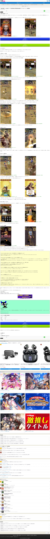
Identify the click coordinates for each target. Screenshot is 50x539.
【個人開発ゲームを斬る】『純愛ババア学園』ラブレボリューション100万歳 (9, 293)
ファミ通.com (31, 535)
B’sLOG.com (35, 535)
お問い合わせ (14, 535)
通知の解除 (28, 535)
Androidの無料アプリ (21, 4)
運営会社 (20, 535)
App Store (25, 39)
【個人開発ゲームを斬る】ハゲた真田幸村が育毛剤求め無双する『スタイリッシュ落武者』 (34, 4)
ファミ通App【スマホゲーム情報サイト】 (5, 4)
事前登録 (23, 6)
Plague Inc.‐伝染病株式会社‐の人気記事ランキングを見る (6, 474)
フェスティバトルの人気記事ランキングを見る (5, 471)
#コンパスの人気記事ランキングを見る (4, 463)
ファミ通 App (2, 1)
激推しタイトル (26, 6)
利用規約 (18, 535)
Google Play (25, 45)
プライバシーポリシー (24, 535)
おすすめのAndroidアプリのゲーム (14, 4)
